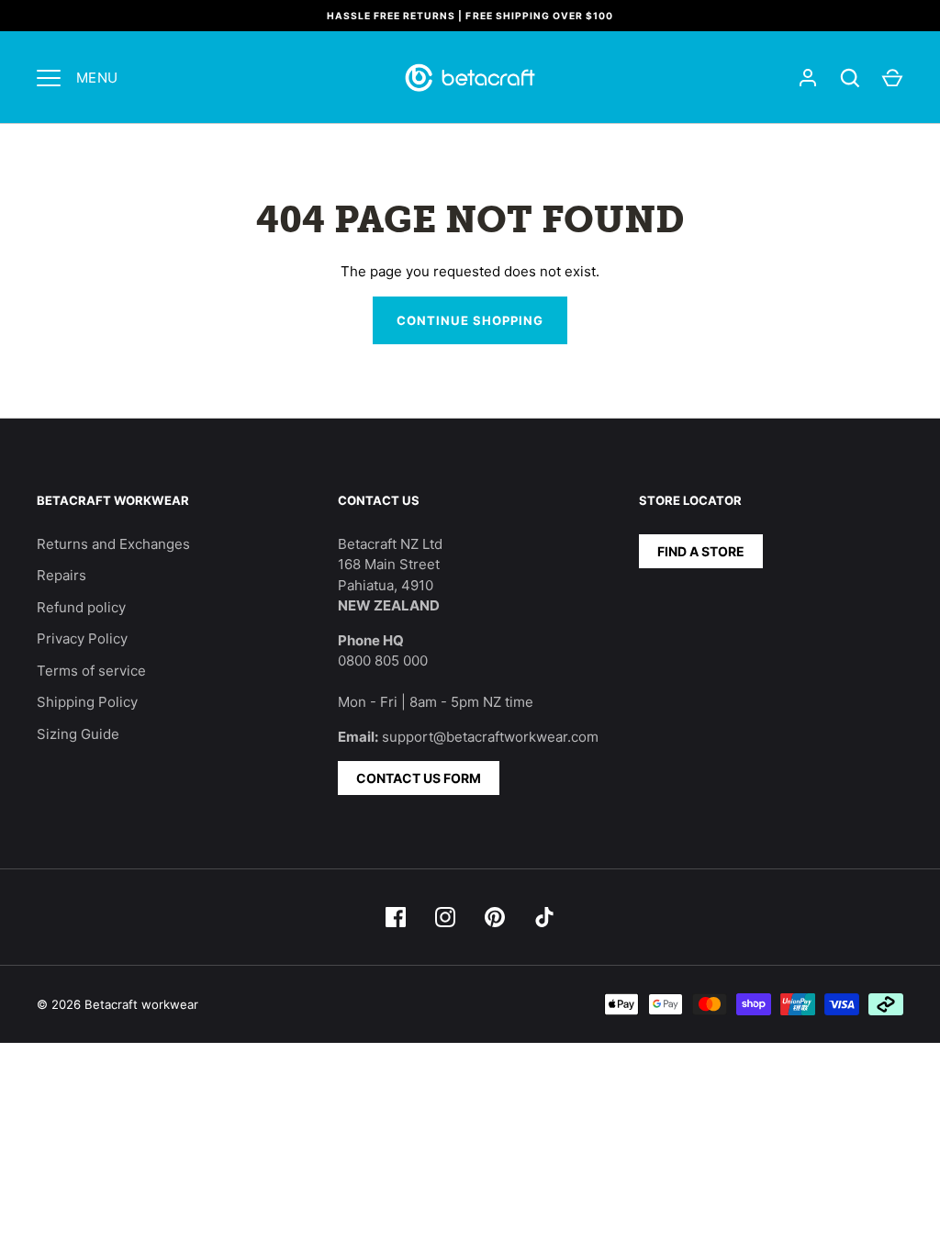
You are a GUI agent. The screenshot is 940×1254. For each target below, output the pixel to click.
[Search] (850, 78)
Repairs (61, 575)
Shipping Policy (87, 702)
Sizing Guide (78, 734)
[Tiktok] (544, 917)
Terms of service (91, 670)
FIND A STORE (700, 551)
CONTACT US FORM (418, 778)
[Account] (808, 78)
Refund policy (81, 607)
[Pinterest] (495, 917)
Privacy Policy (82, 638)
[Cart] (892, 78)
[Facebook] (395, 917)
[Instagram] (445, 917)
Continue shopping (470, 320)
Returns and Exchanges (113, 544)
